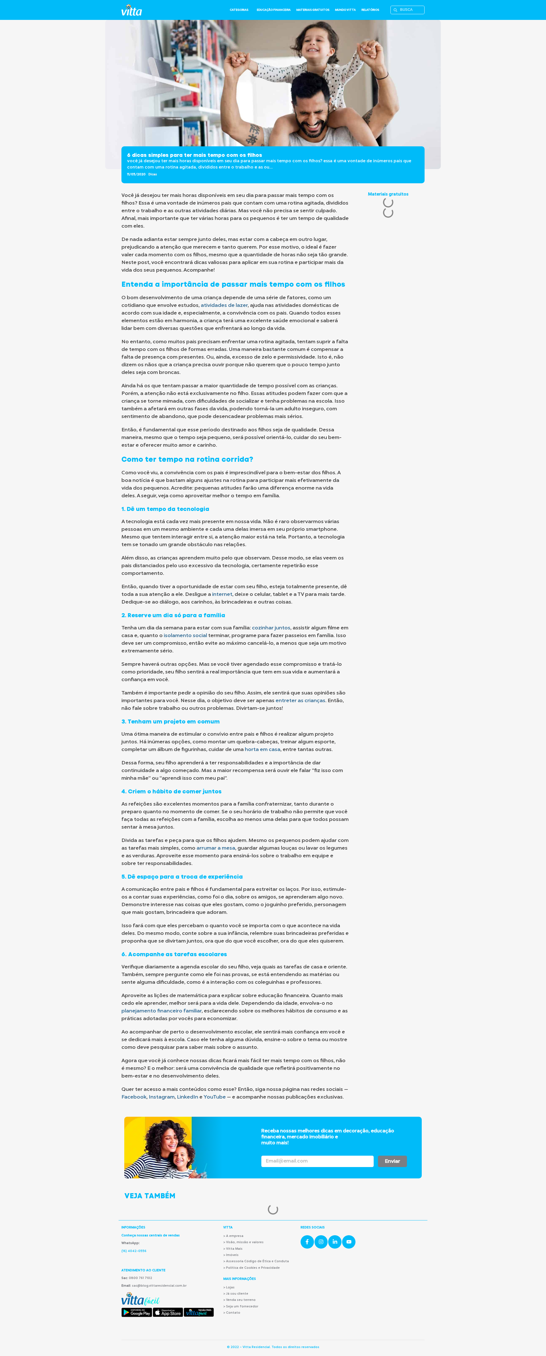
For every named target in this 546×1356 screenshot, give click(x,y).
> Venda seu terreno (239, 1300)
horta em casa (262, 749)
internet (222, 594)
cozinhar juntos (271, 628)
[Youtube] (348, 1242)
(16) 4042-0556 (133, 1251)
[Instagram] (321, 1242)
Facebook (133, 1097)
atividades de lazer (224, 305)
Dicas (152, 174)
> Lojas (229, 1287)
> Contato (231, 1313)
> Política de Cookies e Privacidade (251, 1268)
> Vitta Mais (233, 1249)
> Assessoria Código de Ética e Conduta (256, 1261)
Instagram (162, 1097)
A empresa (234, 1236)
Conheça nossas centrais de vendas (150, 1235)
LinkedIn (187, 1097)
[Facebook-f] (307, 1242)
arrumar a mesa (216, 848)
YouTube (214, 1097)
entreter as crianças (300, 700)
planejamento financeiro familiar (161, 1011)
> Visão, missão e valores (243, 1242)
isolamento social (185, 635)
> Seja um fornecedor (240, 1306)
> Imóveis (231, 1255)
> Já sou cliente (235, 1293)
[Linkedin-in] (335, 1242)
